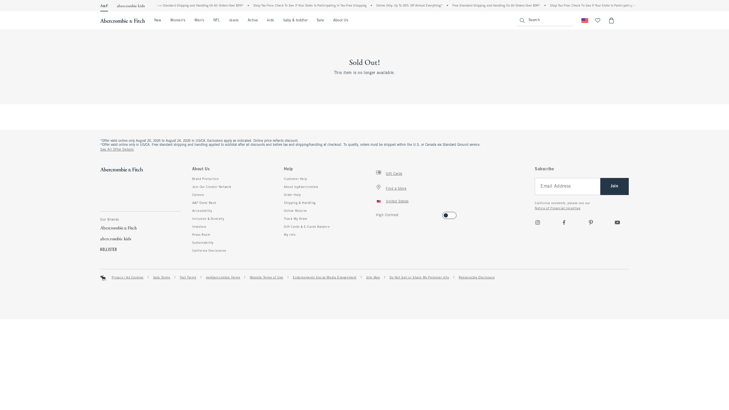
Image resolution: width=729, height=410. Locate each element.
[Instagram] (537, 222)
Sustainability (203, 242)
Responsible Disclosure (477, 277)
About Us (340, 20)
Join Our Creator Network (212, 187)
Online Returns (295, 211)
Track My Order (295, 219)
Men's (199, 20)
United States (397, 201)
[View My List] (597, 20)
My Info (290, 234)
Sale (320, 20)
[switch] (378, 214)
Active (253, 20)
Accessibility (202, 211)
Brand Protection (205, 179)
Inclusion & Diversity (208, 219)
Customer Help (295, 179)
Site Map (373, 277)
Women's (177, 20)
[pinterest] (591, 222)
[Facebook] (564, 222)
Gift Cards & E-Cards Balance (307, 227)
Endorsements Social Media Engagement (325, 277)
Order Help (292, 195)
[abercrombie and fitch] (122, 20)
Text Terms (188, 277)
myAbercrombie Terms (223, 277)
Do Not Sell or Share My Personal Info (419, 277)
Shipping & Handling (300, 203)
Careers (198, 195)
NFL (216, 20)
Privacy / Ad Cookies (128, 277)
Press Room (201, 234)
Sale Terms (161, 277)
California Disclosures (209, 250)
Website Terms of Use (266, 277)
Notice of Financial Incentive (557, 208)
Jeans (233, 20)
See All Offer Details (117, 149)
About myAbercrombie (301, 187)
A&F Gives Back (204, 203)
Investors (199, 227)
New (157, 20)
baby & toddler (295, 20)
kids (270, 20)
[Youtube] (617, 222)
